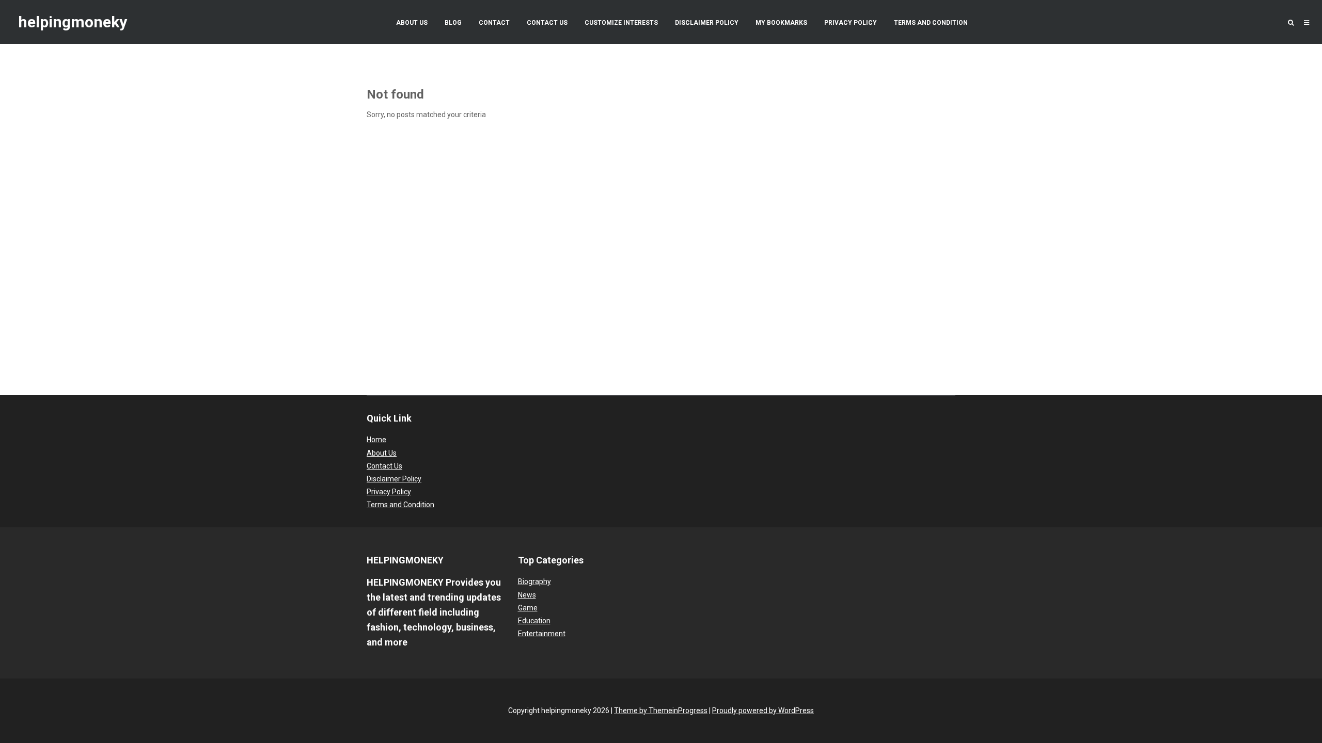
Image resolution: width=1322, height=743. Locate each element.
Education (534, 621)
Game (528, 608)
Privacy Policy (850, 22)
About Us (412, 22)
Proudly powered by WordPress (763, 710)
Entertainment (541, 633)
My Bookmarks (781, 22)
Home (376, 439)
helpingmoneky (72, 22)
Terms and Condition (931, 22)
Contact (494, 22)
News (527, 595)
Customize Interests (621, 22)
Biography (534, 581)
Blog (453, 22)
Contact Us (547, 22)
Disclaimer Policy (706, 22)
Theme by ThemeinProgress (660, 710)
